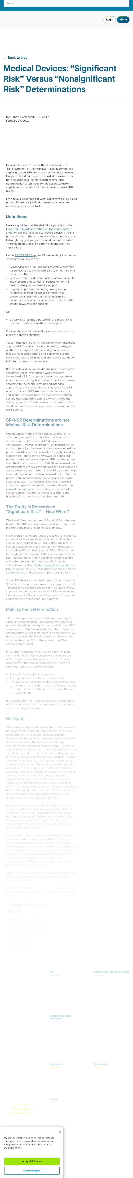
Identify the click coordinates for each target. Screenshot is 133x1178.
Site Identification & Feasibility (110, 984)
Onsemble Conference (106, 1071)
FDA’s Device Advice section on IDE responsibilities (40, 567)
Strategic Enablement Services (67, 1052)
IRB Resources (58, 984)
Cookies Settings (32, 1170)
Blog (52, 1071)
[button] (19, 946)
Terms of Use (84, 1166)
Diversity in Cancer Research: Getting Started (60, 890)
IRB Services (57, 979)
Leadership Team (59, 1111)
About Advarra (58, 1106)
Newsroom (56, 1077)
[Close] (59, 1132)
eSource (54, 1047)
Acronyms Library (59, 1082)
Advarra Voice (58, 1087)
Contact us (105, 1019)
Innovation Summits (105, 1077)
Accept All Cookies (32, 1161)
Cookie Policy (64, 1166)
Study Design (101, 979)
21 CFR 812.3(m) (26, 255)
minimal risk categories (20, 489)
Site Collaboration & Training (110, 995)
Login (109, 19)
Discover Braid (21, 1109)
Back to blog (18, 58)
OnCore (54, 1031)
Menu (123, 19)
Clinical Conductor (60, 1036)
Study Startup (101, 989)
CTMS (53, 1025)
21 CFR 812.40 (15, 573)
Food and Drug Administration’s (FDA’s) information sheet (38, 231)
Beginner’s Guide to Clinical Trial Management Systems (23, 891)
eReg (53, 1042)
